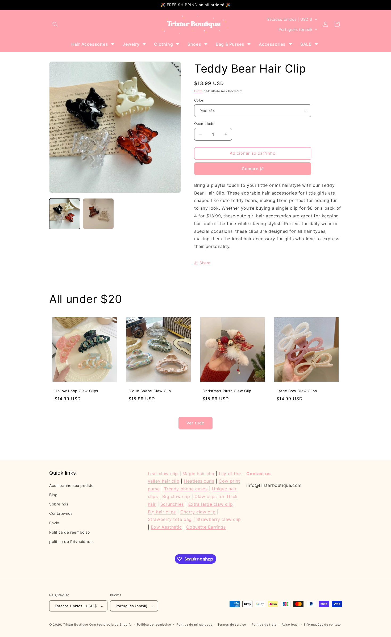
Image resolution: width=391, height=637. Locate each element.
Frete (198, 91)
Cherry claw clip (198, 511)
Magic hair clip (198, 473)
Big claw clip (176, 496)
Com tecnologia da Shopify (110, 625)
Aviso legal (290, 625)
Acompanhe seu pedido (71, 485)
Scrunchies (172, 504)
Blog (53, 494)
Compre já (253, 168)
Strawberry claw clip (218, 519)
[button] (55, 24)
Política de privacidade (194, 625)
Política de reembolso (154, 625)
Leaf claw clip (163, 473)
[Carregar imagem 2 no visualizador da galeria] (98, 213)
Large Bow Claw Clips (296, 391)
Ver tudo (195, 422)
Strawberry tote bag (170, 519)
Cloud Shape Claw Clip (149, 391)
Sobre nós (58, 504)
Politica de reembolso (69, 532)
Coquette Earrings (206, 527)
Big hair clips (162, 511)
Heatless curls (199, 481)
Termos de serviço (232, 625)
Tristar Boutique (75, 625)
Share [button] (204, 262)
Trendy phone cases (185, 488)
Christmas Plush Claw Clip (226, 391)
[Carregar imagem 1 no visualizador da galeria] (64, 213)
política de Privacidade (71, 541)
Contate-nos (61, 513)
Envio (54, 523)
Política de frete (264, 625)
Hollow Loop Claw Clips (76, 391)
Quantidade (204, 123)
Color (198, 100)
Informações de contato (322, 625)
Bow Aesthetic (166, 527)
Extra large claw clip (210, 504)
